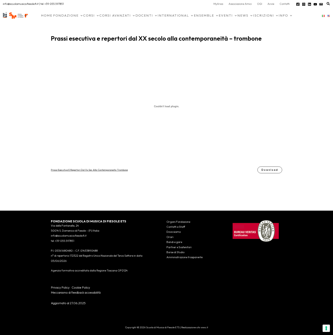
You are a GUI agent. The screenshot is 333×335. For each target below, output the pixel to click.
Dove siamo (173, 232)
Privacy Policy (60, 287)
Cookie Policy (81, 287)
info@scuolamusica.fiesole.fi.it (21, 4)
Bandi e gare (174, 242)
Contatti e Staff (175, 227)
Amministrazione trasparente (184, 257)
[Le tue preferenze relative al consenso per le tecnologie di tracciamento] (326, 328)
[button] (328, 3)
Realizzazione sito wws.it (194, 327)
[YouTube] (315, 4)
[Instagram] (303, 4)
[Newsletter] (321, 4)
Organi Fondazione (178, 222)
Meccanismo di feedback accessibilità (76, 292)
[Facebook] (298, 4)
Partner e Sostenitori (179, 247)
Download (270, 169)
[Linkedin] (309, 4)
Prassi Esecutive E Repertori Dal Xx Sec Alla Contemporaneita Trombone (89, 169)
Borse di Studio (175, 252)
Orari (169, 237)
